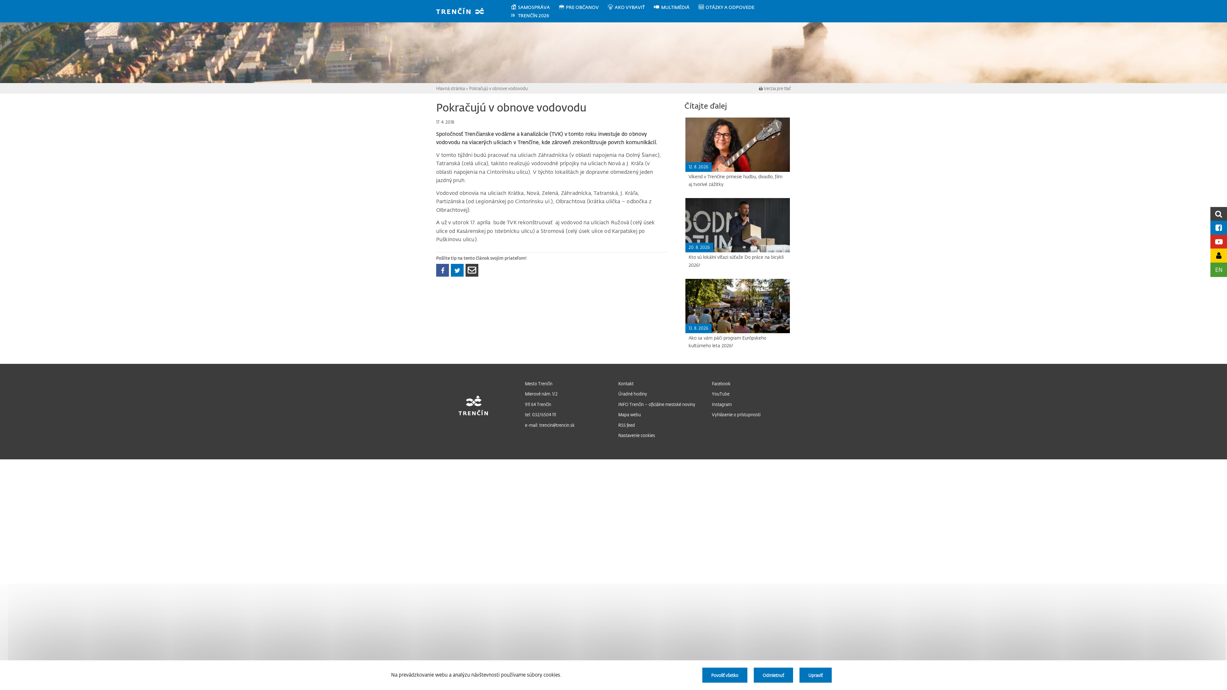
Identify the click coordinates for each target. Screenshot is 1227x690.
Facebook (721, 383)
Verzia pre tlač (777, 88)
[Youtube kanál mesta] (1218, 242)
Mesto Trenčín (538, 383)
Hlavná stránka (450, 88)
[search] (1218, 214)
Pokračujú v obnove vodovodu (498, 88)
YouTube (720, 393)
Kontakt (626, 383)
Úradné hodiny (632, 393)
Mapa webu (629, 414)
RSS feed (626, 425)
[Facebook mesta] (1218, 227)
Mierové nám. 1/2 (541, 393)
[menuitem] (534, 7)
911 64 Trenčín (538, 404)
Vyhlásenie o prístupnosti (736, 414)
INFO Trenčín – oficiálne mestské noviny (656, 404)
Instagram (722, 404)
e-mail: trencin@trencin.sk (550, 425)
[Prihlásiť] (1218, 255)
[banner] (463, 12)
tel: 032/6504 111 (540, 414)
